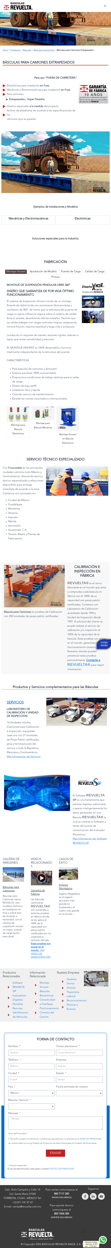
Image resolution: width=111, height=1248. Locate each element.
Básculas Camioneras (44, 50)
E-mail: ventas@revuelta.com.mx (22, 1207)
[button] (55, 244)
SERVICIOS (15, 702)
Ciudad (12, 1073)
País (11, 1087)
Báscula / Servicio (18, 1100)
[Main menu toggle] (105, 6)
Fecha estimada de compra (72, 1087)
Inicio (5, 50)
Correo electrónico (67, 1046)
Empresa (61, 1060)
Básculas (27, 50)
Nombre (13, 1046)
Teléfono (13, 1060)
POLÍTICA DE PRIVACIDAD (61, 1169)
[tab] (16, 272)
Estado (60, 1073)
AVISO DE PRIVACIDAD (90, 1139)
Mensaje (13, 1113)
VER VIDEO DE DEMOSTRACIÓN (41, 950)
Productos (15, 50)
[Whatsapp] (103, 1240)
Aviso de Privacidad (17, 1134)
